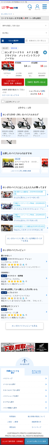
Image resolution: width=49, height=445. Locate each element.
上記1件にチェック (12, 102)
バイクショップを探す (11, 396)
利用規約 (12, 416)
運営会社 (12, 427)
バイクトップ (7, 378)
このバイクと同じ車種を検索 (21, 171)
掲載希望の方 (36, 422)
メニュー (44, 9)
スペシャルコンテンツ (36, 372)
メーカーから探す (9, 384)
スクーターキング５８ (10, 95)
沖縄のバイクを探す (12, 372)
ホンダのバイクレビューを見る (24, 326)
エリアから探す (8, 402)
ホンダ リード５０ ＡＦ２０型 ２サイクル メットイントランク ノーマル (23, 55)
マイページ (37, 9)
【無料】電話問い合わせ (36, 82)
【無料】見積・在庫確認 (12, 82)
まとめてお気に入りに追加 (36, 441)
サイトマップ (36, 427)
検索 (30, 9)
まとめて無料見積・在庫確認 (12, 441)
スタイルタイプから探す (11, 390)
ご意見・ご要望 (12, 422)
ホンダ (5, 48)
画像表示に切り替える (37, 41)
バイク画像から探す (10, 408)
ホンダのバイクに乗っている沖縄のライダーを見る (24, 239)
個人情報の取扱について (36, 416)
